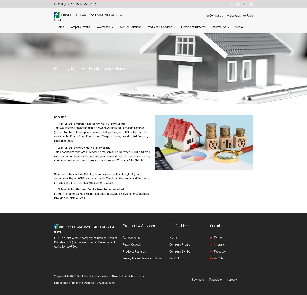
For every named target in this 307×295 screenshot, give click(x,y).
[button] (104, 27)
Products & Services (159, 27)
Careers (232, 279)
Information (219, 27)
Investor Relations (130, 27)
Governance (102, 27)
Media (239, 27)
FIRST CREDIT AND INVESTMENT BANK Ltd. (92, 15)
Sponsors (198, 279)
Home (60, 27)
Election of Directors (194, 27)
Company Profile (79, 27)
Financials (215, 279)
